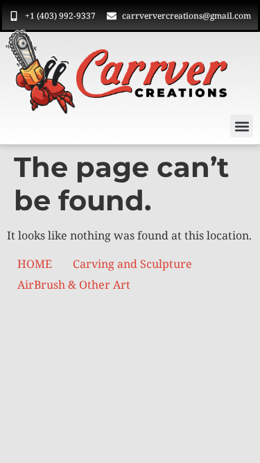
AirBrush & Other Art (73, 284)
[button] (241, 126)
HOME (34, 263)
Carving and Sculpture (132, 263)
